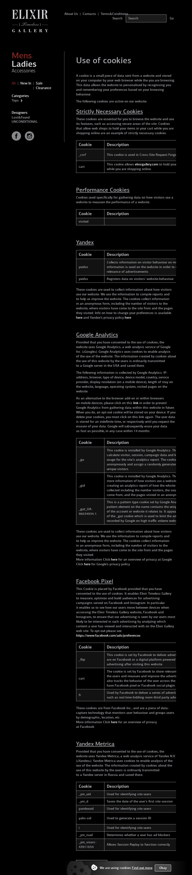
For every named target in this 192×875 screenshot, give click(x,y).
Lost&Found (21, 117)
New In (25, 83)
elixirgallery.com (146, 164)
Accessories (23, 71)
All (14, 83)
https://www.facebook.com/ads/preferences (108, 636)
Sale (39, 83)
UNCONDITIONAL (25, 122)
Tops (15, 100)
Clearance (43, 88)
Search (117, 18)
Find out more (142, 868)
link (135, 403)
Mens (22, 55)
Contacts (89, 14)
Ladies (24, 64)
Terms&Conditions (114, 14)
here (79, 318)
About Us (71, 14)
